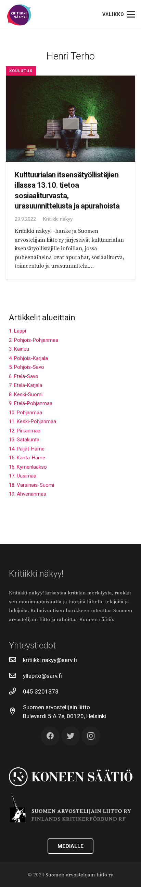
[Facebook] (50, 736)
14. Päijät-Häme (26, 449)
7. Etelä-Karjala (25, 385)
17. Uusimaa (22, 476)
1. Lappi (17, 331)
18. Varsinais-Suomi (31, 485)
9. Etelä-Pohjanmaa (30, 403)
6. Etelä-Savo (23, 376)
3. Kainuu (19, 349)
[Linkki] (19, 15)
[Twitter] (70, 736)
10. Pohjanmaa (25, 412)
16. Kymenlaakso (28, 467)
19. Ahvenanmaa (27, 494)
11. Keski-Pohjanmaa (32, 421)
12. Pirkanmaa (24, 431)
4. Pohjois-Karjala (28, 358)
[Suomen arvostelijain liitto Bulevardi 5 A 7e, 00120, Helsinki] (16, 711)
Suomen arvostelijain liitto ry (79, 875)
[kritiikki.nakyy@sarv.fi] (16, 660)
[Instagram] (90, 736)
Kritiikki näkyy (58, 219)
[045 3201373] (16, 691)
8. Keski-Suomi (25, 394)
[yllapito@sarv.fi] (16, 675)
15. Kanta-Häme (27, 458)
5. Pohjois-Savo (26, 367)
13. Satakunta (24, 439)
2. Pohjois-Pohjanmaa (33, 340)
